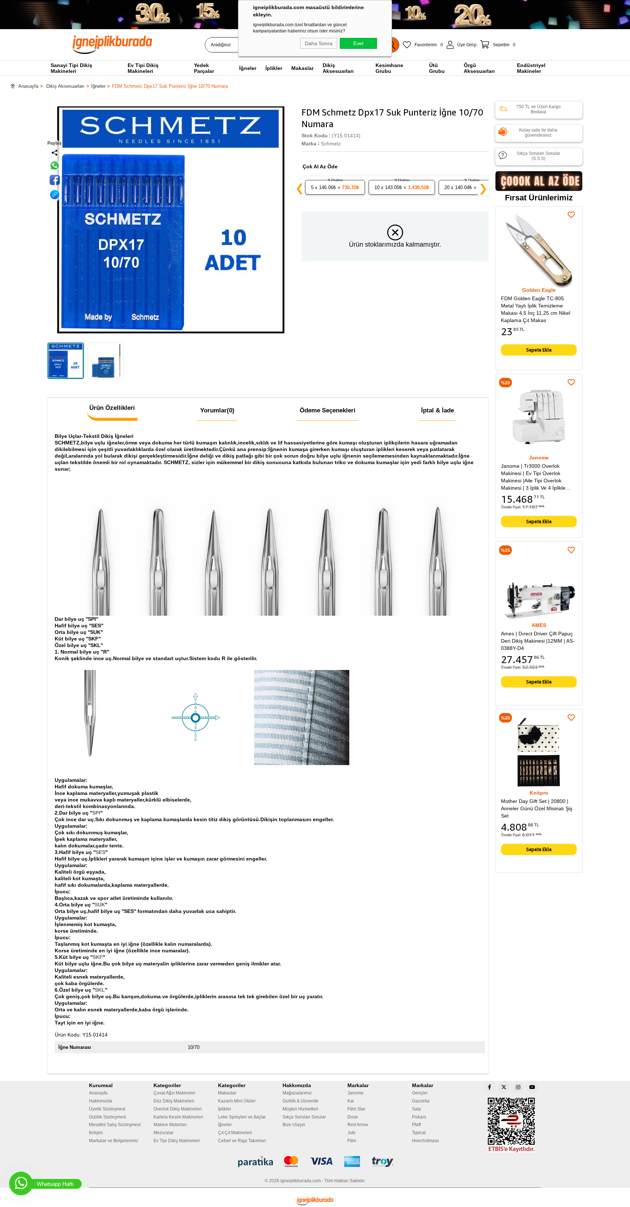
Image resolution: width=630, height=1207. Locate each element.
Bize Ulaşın (294, 1124)
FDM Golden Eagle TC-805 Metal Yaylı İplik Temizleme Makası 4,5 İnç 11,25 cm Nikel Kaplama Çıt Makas (535, 309)
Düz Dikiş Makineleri (173, 1101)
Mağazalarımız (297, 1093)
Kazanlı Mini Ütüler (237, 1101)
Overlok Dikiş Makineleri (177, 1109)
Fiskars (419, 1117)
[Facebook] (489, 1087)
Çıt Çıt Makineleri (235, 1132)
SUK (99, 905)
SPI (96, 813)
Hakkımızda (100, 1101)
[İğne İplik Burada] (154, 44)
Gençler (420, 1093)
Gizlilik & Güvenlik (300, 1101)
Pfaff (416, 1124)
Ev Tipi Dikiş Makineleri (176, 1140)
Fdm (351, 1140)
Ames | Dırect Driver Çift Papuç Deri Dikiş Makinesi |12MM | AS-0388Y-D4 (538, 641)
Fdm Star (356, 1109)
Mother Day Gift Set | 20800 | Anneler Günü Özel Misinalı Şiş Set (536, 808)
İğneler (225, 1124)
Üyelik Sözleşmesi (107, 1109)
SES (100, 852)
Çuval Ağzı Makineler (174, 1093)
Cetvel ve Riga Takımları (242, 1140)
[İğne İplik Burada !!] (315, 1201)
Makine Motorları (170, 1124)
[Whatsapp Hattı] (21, 1183)
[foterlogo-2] (315, 1162)
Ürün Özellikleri (112, 407)
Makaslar (227, 1093)
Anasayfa (98, 1093)
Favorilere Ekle (571, 215)
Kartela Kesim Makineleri (178, 1117)
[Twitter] (504, 1087)
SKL (100, 990)
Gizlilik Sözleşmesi (107, 1117)
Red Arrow (357, 1124)
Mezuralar (163, 1132)
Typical (419, 1132)
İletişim (96, 1132)
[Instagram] (518, 1087)
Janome (355, 1093)
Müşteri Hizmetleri (300, 1109)
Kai (350, 1101)
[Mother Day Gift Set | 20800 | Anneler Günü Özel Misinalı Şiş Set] (539, 753)
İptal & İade (437, 410)
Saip (416, 1109)
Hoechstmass (425, 1140)
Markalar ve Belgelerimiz (113, 1140)
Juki (351, 1132)
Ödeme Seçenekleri (327, 410)
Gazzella (420, 1101)
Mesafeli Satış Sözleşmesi (115, 1124)
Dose (352, 1117)
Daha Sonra (318, 43)
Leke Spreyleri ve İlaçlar (242, 1117)
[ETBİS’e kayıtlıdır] (511, 1125)
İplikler (224, 1109)
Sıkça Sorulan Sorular (304, 1117)
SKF (98, 957)
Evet (358, 43)
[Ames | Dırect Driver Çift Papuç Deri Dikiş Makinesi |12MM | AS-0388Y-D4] (539, 585)
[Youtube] (532, 1087)
